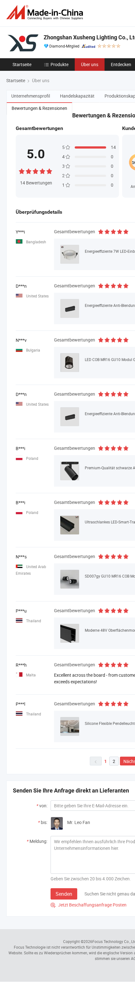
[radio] (21, 170)
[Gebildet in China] (45, 12)
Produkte (59, 64)
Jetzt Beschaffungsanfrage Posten (89, 905)
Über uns (89, 64)
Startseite (22, 64)
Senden (64, 893)
